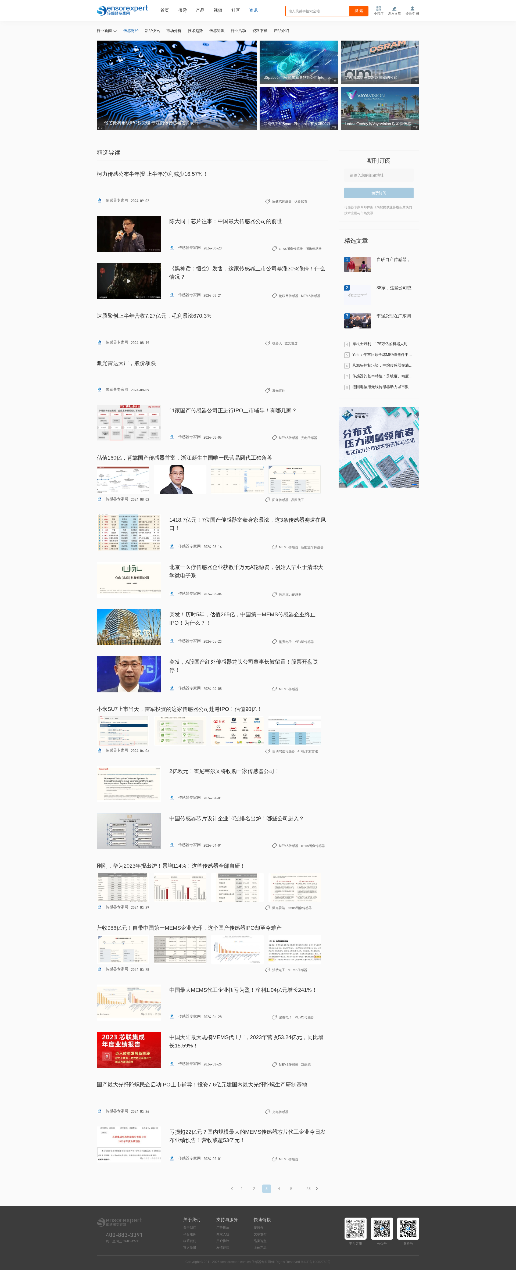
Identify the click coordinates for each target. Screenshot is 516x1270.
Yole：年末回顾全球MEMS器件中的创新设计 (383, 354)
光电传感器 (309, 438)
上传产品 (260, 1248)
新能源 (306, 1065)
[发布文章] (394, 8)
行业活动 (238, 30)
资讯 (253, 10)
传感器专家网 (116, 200)
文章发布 (260, 1234)
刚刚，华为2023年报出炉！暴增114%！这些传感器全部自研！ (171, 866)
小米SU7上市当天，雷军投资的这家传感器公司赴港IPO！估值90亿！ (179, 709)
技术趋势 (195, 30)
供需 (182, 10)
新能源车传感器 (312, 547)
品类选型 (260, 1241)
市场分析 (173, 30)
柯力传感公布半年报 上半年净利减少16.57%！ (152, 174)
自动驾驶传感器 (283, 751)
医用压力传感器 (290, 594)
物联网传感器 (288, 296)
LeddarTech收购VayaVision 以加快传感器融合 (382, 123)
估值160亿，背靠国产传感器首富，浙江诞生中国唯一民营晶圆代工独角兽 (184, 458)
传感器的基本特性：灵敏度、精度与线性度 (383, 376)
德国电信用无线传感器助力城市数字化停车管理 (383, 387)
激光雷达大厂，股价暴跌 (126, 363)
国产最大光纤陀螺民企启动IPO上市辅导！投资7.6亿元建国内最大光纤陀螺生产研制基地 (202, 1084)
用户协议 (222, 1241)
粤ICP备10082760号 (316, 1262)
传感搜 (258, 1227)
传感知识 (216, 30)
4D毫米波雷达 (308, 751)
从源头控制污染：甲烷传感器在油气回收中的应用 (383, 365)
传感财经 (130, 30)
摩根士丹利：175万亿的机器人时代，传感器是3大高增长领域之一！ (383, 344)
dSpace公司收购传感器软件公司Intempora (299, 77)
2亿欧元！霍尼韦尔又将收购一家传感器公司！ (224, 771)
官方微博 (189, 1248)
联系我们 (189, 1241)
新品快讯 (152, 30)
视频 (218, 10)
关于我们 (189, 1227)
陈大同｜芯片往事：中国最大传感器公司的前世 (225, 221)
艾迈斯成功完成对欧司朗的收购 (371, 77)
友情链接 (222, 1248)
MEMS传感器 (310, 296)
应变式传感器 (282, 201)
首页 (164, 10)
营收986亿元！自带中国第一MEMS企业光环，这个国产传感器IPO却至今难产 (189, 928)
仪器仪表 (300, 201)
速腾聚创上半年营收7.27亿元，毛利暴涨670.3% (154, 316)
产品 (200, 10)
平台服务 (189, 1234)
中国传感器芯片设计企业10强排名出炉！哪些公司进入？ (236, 818)
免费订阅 (378, 193)
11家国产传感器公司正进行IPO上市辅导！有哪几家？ (233, 410)
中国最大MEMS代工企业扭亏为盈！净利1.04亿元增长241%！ (243, 990)
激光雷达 (291, 343)
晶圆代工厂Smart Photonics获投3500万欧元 (301, 123)
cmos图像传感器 (291, 249)
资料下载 (259, 30)
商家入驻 (222, 1234)
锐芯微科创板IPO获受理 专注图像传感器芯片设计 (151, 122)
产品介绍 (281, 30)
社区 (235, 10)
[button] (410, 484)
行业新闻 (104, 30)
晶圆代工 (297, 500)
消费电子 (285, 642)
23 (308, 1188)
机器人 (277, 343)
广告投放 (222, 1227)
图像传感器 (314, 249)
